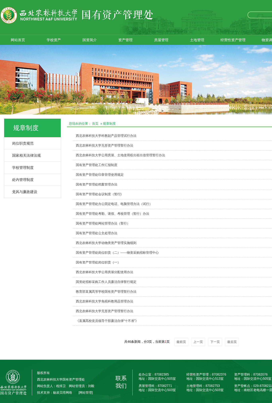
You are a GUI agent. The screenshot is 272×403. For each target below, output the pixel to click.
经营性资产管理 (233, 40)
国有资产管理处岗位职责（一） (98, 262)
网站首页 (18, 40)
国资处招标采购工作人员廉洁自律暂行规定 (106, 282)
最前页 (181, 342)
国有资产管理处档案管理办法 (96, 184)
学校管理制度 (23, 168)
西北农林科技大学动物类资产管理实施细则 (106, 243)
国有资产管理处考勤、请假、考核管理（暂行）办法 (112, 213)
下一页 (215, 342)
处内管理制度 (23, 180)
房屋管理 (161, 40)
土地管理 (197, 40)
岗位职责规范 (23, 143)
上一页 (198, 342)
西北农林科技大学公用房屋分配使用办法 (104, 272)
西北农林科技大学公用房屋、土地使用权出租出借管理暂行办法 (120, 155)
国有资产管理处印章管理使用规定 (100, 174)
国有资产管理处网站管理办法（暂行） (103, 223)
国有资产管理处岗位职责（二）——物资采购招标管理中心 (117, 252)
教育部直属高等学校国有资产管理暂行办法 (106, 291)
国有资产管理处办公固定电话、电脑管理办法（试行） (114, 204)
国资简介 (89, 40)
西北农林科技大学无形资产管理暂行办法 (104, 145)
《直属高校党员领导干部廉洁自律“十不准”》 (107, 320)
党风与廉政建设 (24, 192)
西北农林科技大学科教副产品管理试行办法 (106, 135)
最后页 (232, 342)
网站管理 (85, 392)
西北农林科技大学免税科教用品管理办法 (104, 301)
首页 (95, 123)
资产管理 (125, 40)
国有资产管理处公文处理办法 (96, 233)
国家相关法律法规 (26, 155)
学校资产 (54, 40)
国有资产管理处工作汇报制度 (96, 165)
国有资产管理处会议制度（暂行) (98, 194)
